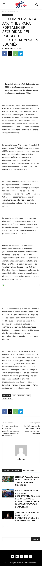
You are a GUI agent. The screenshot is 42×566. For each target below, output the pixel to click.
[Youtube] (30, 556)
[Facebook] (4, 53)
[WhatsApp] (15, 53)
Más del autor (28, 471)
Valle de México (13, 11)
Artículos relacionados (12, 471)
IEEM (28, 395)
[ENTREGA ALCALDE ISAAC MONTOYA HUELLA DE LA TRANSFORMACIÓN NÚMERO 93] (8, 479)
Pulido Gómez (7, 398)
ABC (14, 395)
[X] (10, 53)
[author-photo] (21, 456)
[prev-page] (3, 526)
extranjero (21, 395)
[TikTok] (21, 556)
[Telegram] (20, 53)
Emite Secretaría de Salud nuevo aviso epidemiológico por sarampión (32, 429)
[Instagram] (17, 556)
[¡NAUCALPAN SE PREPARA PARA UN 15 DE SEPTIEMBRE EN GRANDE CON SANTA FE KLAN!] (8, 515)
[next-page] (7, 526)
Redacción (8, 48)
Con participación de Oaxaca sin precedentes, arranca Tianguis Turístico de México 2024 (10, 431)
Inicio (4, 11)
